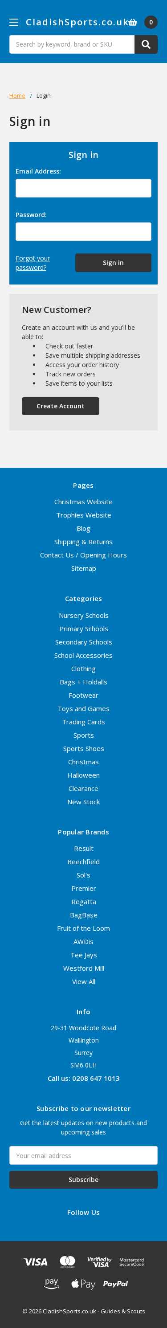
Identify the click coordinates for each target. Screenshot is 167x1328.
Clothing (83, 668)
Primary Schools (83, 628)
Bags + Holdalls (83, 681)
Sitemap (83, 568)
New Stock (83, 801)
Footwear (83, 695)
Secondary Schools (83, 641)
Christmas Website (83, 501)
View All (83, 981)
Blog (83, 528)
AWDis (83, 941)
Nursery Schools (84, 615)
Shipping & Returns (83, 541)
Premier (83, 888)
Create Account (61, 406)
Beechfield (83, 861)
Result (84, 848)
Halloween (83, 775)
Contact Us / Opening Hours (83, 554)
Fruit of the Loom (83, 928)
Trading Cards (83, 721)
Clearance (83, 788)
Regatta (83, 901)
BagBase (84, 914)
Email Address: (38, 171)
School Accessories (83, 655)
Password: (31, 214)
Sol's (83, 874)
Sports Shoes (83, 748)
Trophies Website (83, 514)
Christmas (83, 761)
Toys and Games (83, 708)
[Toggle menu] (13, 22)
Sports (83, 735)
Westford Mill (83, 968)
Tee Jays (83, 954)
